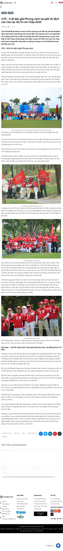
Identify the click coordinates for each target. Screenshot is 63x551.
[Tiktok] (52, 514)
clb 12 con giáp (6, 433)
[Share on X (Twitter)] (45, 434)
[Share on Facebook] (41, 434)
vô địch (4, 436)
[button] (58, 545)
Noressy (5, 347)
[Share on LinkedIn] (50, 434)
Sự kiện (4, 12)
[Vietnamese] (62, 2)
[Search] (15, 3)
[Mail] (60, 434)
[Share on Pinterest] (55, 434)
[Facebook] (52, 510)
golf (23, 433)
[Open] (56, 3)
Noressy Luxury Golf (8, 354)
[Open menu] (1, 6)
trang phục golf (32, 433)
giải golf (16, 433)
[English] (60, 2)
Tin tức (11, 12)
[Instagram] (55, 510)
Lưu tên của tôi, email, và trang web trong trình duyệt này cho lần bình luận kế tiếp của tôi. (29, 477)
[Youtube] (58, 510)
